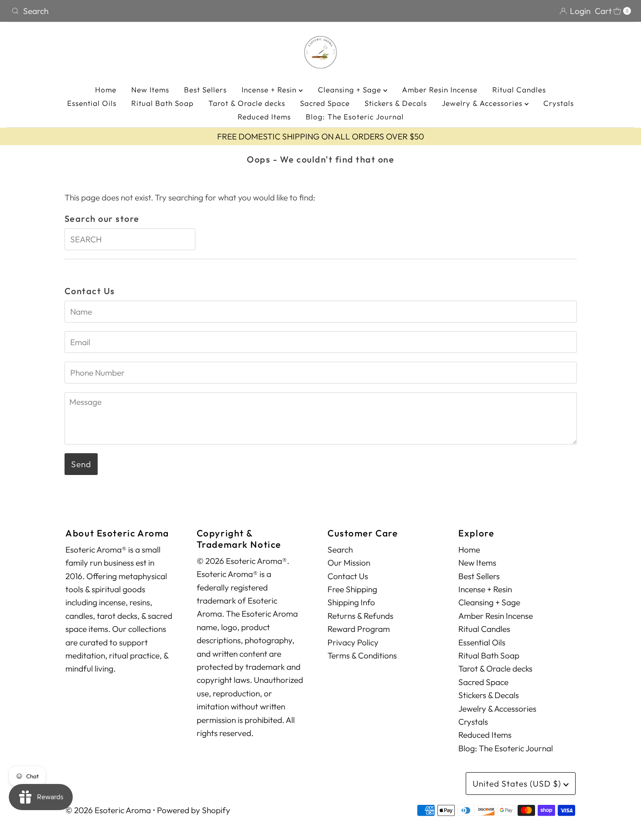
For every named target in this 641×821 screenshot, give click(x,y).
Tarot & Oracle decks (246, 103)
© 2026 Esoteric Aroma (108, 810)
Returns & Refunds (360, 616)
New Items (150, 89)
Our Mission (348, 562)
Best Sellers (205, 89)
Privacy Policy (352, 642)
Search (340, 549)
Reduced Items (264, 116)
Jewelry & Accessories (483, 103)
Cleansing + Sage (350, 89)
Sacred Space (325, 103)
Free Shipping (352, 589)
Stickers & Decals (396, 103)
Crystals (558, 103)
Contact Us (347, 576)
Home (105, 89)
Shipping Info (351, 602)
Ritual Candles (519, 89)
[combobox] (162, 11)
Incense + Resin (270, 89)
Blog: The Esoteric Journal (355, 116)
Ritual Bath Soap (162, 103)
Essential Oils (91, 103)
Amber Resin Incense (439, 89)
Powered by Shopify (193, 810)
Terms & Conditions (362, 655)
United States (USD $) (518, 783)
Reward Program (358, 629)
